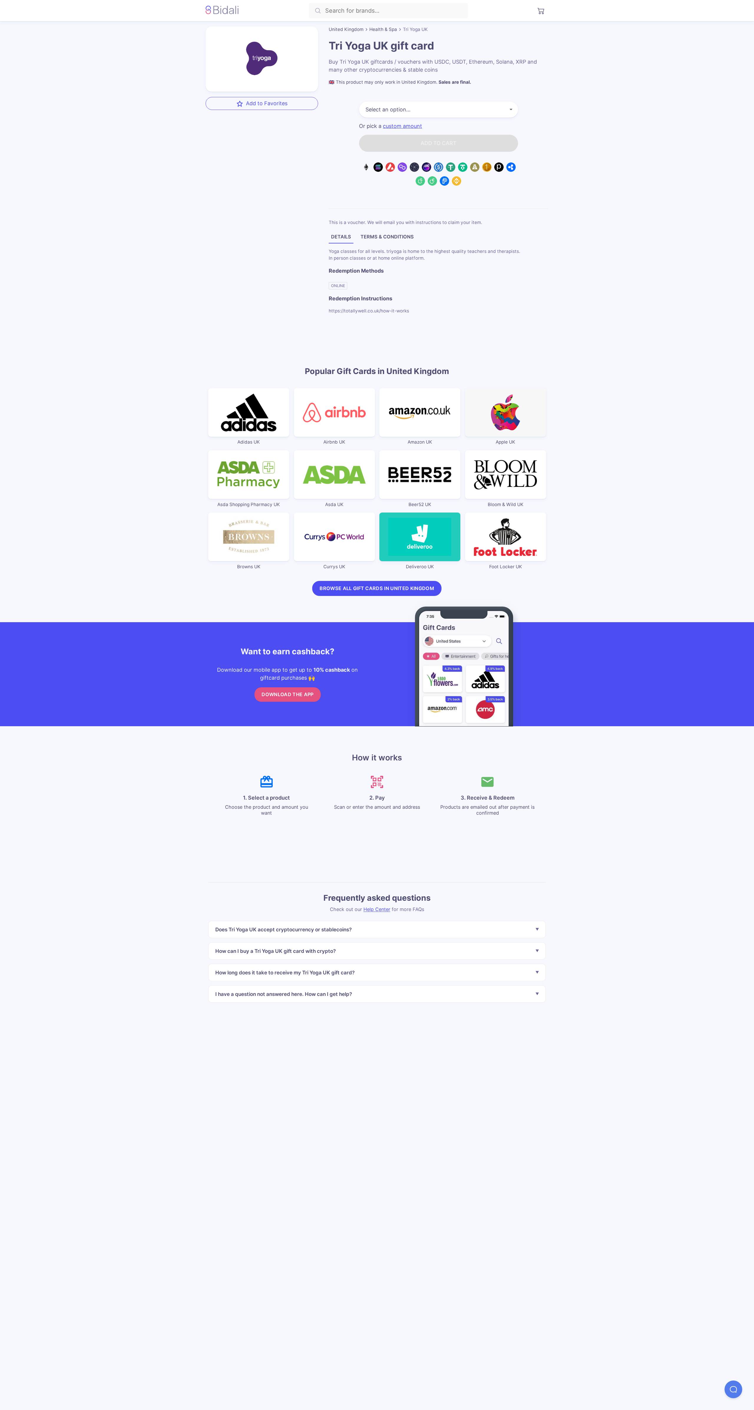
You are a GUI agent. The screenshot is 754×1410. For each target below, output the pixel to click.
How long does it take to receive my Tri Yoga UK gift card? (285, 972)
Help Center (376, 909)
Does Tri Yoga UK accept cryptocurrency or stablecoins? (283, 929)
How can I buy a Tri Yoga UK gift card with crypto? (275, 951)
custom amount (402, 126)
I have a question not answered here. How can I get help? (283, 994)
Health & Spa (383, 29)
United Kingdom (346, 29)
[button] (733, 1389)
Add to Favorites (266, 103)
